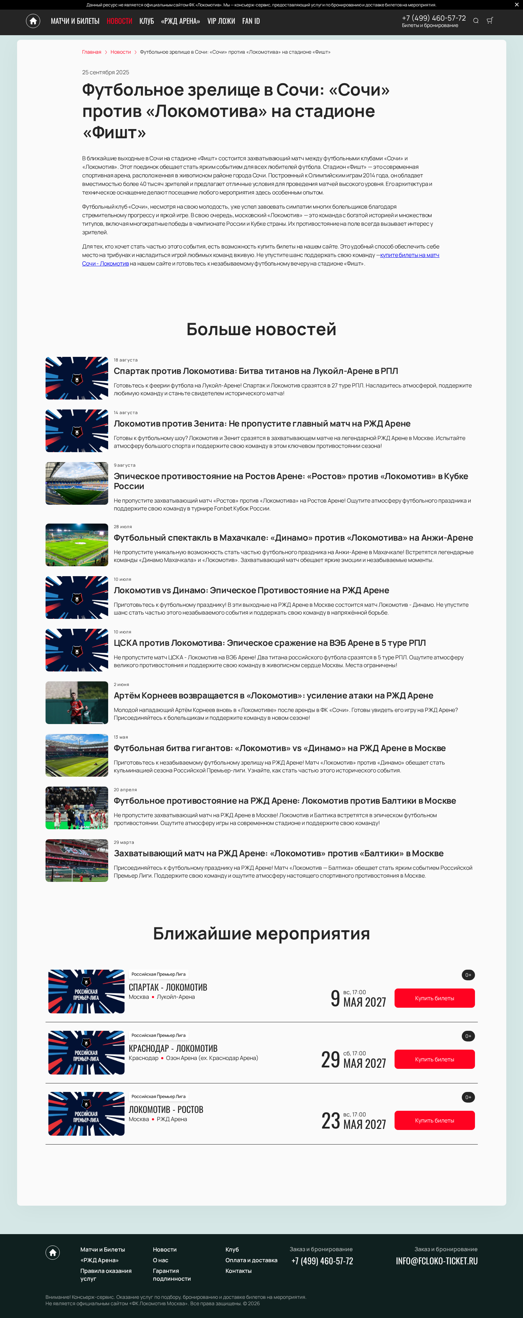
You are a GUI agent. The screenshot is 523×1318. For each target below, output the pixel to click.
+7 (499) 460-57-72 (434, 18)
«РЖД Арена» (180, 20)
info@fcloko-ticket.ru (437, 1260)
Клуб (146, 20)
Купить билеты (434, 998)
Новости (119, 20)
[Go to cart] (490, 21)
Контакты (239, 1271)
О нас (160, 1260)
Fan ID (251, 20)
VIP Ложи (221, 20)
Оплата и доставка (252, 1260)
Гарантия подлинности (172, 1274)
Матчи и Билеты (75, 20)
